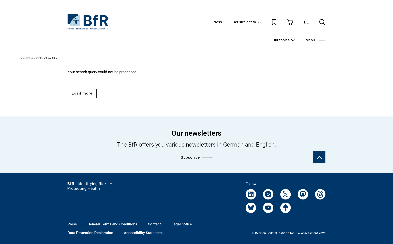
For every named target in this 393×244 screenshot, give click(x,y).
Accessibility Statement (143, 233)
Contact (154, 224)
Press (217, 22)
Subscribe (190, 157)
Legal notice (182, 224)
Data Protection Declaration (90, 233)
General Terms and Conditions (112, 224)
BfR (132, 144)
